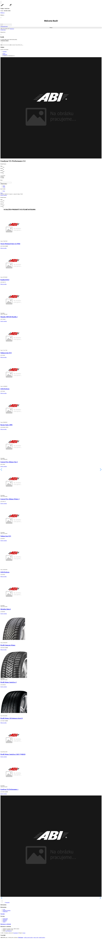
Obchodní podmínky (7, 910)
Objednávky (5, 919)
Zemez (24, 932)
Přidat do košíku (4, 183)
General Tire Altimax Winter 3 (9, 499)
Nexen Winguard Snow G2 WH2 (10, 243)
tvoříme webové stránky (28, 937)
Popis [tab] (4, 190)
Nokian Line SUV (5, 536)
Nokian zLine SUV (6, 353)
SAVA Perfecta (4, 389)
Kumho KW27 (4, 279)
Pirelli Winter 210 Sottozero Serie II (11, 718)
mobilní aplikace (42, 937)
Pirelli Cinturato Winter (7, 645)
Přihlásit (51, 27)
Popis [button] (1, 193)
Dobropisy (5, 920)
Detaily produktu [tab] (3, 195)
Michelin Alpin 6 (5, 609)
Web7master (20, 937)
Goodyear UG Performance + (9, 789)
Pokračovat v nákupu (4, 40)
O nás (4, 909)
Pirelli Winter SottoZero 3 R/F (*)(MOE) (13, 754)
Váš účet (2, 914)
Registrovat (12, 28)
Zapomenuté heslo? (4, 26)
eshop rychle (36, 937)
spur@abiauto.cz (8, 930)
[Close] (0, 2)
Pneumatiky (7, 902)
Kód (1, 188)
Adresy (4, 921)
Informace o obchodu (5, 924)
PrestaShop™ (16, 932)
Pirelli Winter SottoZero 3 (8, 682)
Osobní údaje (5, 918)
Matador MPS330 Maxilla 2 (8, 317)
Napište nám (5, 911)
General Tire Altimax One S (9, 462)
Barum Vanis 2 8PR (6, 425)
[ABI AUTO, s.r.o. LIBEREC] (6, 6)
